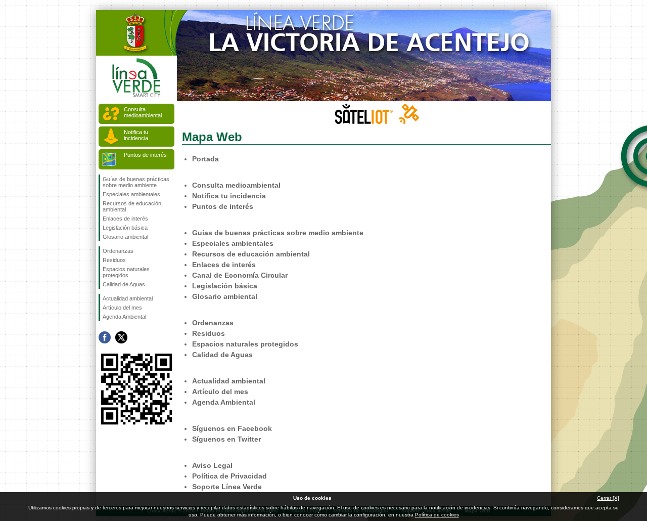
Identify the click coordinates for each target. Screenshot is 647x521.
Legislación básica (125, 228)
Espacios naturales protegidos (126, 272)
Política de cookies (437, 514)
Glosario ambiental (125, 237)
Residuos (114, 260)
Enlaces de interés (125, 218)
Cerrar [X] (608, 498)
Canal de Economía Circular (240, 275)
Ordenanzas (118, 251)
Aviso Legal (212, 465)
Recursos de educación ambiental (132, 206)
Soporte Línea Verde (227, 487)
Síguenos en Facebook (105, 337)
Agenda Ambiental (124, 317)
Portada (205, 159)
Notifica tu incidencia (136, 135)
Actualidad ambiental (128, 298)
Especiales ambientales (131, 194)
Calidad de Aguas (124, 284)
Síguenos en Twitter (121, 337)
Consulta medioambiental (143, 112)
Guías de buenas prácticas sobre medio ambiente (136, 182)
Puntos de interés (145, 155)
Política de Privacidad (229, 476)
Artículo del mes (122, 308)
